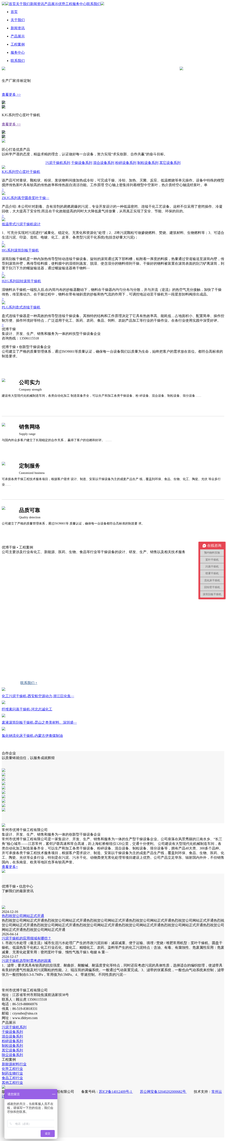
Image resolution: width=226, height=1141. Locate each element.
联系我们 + (28, 683)
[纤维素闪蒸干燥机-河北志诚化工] (3, 703)
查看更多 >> (11, 94)
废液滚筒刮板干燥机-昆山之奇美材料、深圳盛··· (39, 722)
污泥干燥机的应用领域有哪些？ (26, 938)
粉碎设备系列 (125, 163)
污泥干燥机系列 (57, 163)
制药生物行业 (23, 634)
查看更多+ (10, 867)
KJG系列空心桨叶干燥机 (21, 172)
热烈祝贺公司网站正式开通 (23, 916)
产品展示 (51, 4)
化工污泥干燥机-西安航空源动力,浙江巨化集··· (38, 696)
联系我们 (94, 4)
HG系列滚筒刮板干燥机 (20, 250)
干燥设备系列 (81, 163)
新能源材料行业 (25, 603)
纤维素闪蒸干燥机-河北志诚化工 (27, 709)
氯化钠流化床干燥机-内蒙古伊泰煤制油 (32, 735)
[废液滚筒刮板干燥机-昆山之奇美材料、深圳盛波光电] (3, 716)
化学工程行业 (23, 619)
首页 (12, 4)
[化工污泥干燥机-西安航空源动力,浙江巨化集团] (3, 690)
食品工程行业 (23, 650)
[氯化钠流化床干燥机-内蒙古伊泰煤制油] (3, 729)
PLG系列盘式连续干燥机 (21, 307)
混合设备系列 (103, 163)
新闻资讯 (37, 4)
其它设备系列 (170, 163)
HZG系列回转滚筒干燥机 (21, 281)
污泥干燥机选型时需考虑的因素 (26, 961)
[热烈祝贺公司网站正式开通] (3, 908)
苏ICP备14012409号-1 (116, 1091)
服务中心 (79, 4)
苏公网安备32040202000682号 (163, 1091)
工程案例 (18, 44)
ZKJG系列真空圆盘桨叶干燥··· (25, 198)
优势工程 (65, 4)
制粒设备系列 (147, 163)
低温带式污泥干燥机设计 (21, 224)
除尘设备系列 (12, 1055)
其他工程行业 (23, 665)
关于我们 (23, 4)
